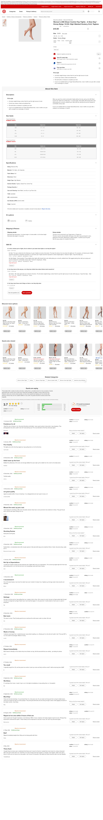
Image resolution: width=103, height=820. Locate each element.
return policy (60, 239)
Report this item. (46, 209)
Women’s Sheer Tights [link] (22, 380)
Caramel (67, 40)
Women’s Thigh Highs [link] (40, 380)
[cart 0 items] (99, 11)
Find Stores (34, 4)
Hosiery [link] (31, 380)
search (83, 11)
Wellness (95, 1)
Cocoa (62, 40)
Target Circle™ (45, 6)
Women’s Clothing (27, 16)
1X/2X (61, 36)
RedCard (25, 4)
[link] (57, 26)
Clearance (68, 2)
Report (30, 256)
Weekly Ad (90, 6)
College (16, 1)
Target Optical (60, 2)
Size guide (64, 33)
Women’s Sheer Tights (44, 16)
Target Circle (29, 4)
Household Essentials (65, 1)
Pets (90, 1)
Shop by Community (53, 2)
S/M (54, 36)
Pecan (59, 40)
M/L (56, 36)
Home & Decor (38, 1)
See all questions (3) (13, 293)
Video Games (23, 2)
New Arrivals (72, 2)
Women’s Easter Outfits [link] (52, 380)
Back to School (12, 1)
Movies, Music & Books (30, 2)
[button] (57, 26)
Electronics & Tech (16, 2)
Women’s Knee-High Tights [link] (65, 380)
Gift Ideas (43, 2)
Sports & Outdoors (85, 1)
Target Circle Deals (92, 2)
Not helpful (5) (25, 275)
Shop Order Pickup (6, 4)
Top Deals (86, 2)
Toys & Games (10, 2)
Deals (64, 2)
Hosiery (35, 16)
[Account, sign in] (91, 11)
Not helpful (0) (26, 256)
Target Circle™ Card (56, 6)
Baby (71, 1)
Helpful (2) (19, 275)
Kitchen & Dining (44, 1)
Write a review (76, 409)
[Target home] (4, 11)
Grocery (59, 1)
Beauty (74, 1)
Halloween (20, 1)
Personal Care (78, 1)
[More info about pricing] (88, 28)
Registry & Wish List (80, 6)
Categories (12, 11)
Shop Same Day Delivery (15, 4)
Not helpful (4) (26, 261)
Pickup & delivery (31, 11)
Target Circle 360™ (68, 6)
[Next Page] (99, 36)
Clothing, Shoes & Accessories (29, 1)
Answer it (12, 265)
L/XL (59, 36)
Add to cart (56, 49)
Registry (21, 4)
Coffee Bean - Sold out (70, 41)
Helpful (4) (20, 256)
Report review (96, 433)
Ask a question (27, 293)
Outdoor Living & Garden (53, 1)
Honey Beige (55, 41)
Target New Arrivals (5, 1)
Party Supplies (38, 2)
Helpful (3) (20, 261)
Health (92, 1)
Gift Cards (47, 2)
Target (3, 16)
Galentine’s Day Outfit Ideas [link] (80, 380)
